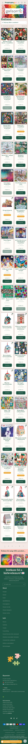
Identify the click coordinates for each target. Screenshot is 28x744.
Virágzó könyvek (7, 210)
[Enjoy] (6, 559)
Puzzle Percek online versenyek (11, 634)
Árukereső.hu (13, 743)
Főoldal (5, 591)
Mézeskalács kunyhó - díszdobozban (20, 438)
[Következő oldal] (23, 546)
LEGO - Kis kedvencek (7, 411)
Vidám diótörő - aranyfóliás (20, 42)
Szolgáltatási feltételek (10, 732)
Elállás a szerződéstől (8, 643)
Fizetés (4, 628)
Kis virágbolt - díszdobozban (7, 527)
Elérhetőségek (6, 646)
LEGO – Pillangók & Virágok (20, 269)
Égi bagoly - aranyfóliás (20, 383)
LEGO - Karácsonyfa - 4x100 (7, 299)
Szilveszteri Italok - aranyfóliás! (20, 356)
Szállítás (5, 624)
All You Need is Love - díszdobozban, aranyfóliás (20, 242)
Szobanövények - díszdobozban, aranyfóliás (20, 98)
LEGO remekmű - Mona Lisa (7, 69)
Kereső (4, 594)
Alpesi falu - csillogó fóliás (7, 156)
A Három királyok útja (7, 269)
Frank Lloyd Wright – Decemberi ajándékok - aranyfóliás (20, 468)
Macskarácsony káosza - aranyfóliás (7, 42)
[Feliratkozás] (23, 584)
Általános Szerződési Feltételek (11, 637)
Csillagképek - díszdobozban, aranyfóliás (7, 98)
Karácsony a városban (20, 69)
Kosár (4, 597)
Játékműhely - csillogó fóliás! (21, 411)
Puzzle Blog (6, 631)
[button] (2, 2)
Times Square (7, 240)
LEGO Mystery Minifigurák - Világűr (7, 439)
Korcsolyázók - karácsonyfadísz (7, 356)
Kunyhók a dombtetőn (21, 156)
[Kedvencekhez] (25, 257)
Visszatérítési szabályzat (9, 640)
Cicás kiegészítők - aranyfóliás (7, 467)
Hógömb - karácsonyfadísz (7, 383)
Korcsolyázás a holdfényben (21, 211)
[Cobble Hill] (18, 559)
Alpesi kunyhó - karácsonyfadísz (20, 500)
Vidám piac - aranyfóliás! (20, 126)
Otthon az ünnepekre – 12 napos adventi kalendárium (20, 328)
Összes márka (6, 613)
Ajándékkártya (6, 600)
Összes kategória (7, 610)
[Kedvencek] (21, 2)
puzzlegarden (15, 726)
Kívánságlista (6, 604)
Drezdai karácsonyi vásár (20, 183)
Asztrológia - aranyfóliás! (7, 183)
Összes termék (6, 607)
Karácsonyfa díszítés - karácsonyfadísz (7, 500)
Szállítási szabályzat (21, 732)
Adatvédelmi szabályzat (20, 730)
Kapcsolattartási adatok (9, 734)
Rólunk (4, 621)
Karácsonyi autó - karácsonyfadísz (7, 327)
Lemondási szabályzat (20, 734)
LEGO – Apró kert (21, 299)
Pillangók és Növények (20, 527)
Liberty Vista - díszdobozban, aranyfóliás (7, 127)
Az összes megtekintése (7, 552)
